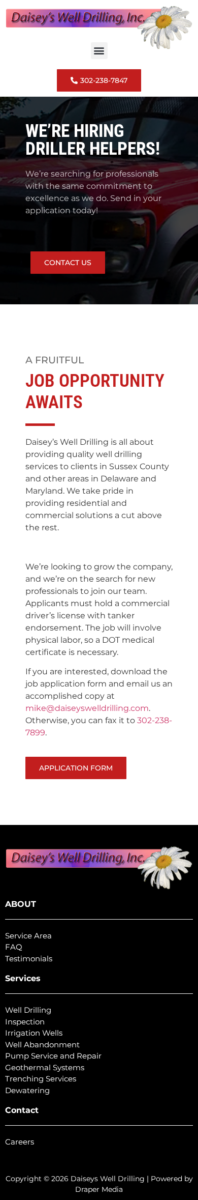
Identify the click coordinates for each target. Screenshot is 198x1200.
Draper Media (99, 1189)
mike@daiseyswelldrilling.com (87, 708)
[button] (99, 50)
